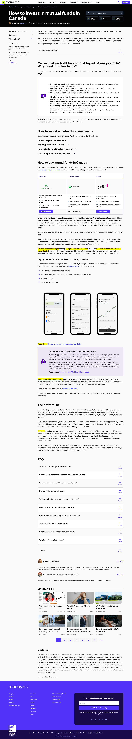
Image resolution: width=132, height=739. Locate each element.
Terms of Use (100, 712)
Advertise (11, 699)
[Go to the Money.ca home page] (11, 2)
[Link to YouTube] (106, 719)
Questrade (42, 176)
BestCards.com (56, 699)
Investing (73, 2)
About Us (11, 696)
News (97, 2)
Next (101, 640)
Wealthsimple (74, 266)
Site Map (87, 733)
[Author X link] (120, 561)
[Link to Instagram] (91, 719)
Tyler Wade (46, 574)
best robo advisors (70, 389)
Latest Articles (12, 62)
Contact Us (11, 702)
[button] (120, 51)
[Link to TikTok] (99, 719)
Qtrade (98, 176)
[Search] (118, 2)
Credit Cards (41, 2)
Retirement (33, 708)
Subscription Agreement (110, 712)
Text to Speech (80, 733)
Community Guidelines (96, 733)
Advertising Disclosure (69, 733)
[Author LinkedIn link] (122, 561)
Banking (51, 2)
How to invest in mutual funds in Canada (19, 52)
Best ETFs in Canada (82, 372)
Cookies (40, 733)
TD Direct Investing (73, 176)
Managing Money (86, 2)
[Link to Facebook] (95, 719)
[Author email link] (118, 561)
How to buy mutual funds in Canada (18, 55)
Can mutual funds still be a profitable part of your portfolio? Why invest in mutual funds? (19, 48)
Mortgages (62, 2)
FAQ (10, 60)
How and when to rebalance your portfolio (64, 344)
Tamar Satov (15, 23)
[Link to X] (102, 719)
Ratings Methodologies (14, 705)
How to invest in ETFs (66, 372)
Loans (31, 714)
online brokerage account (50, 170)
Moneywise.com (56, 696)
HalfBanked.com (56, 702)
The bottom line (13, 57)
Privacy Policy (98, 714)
